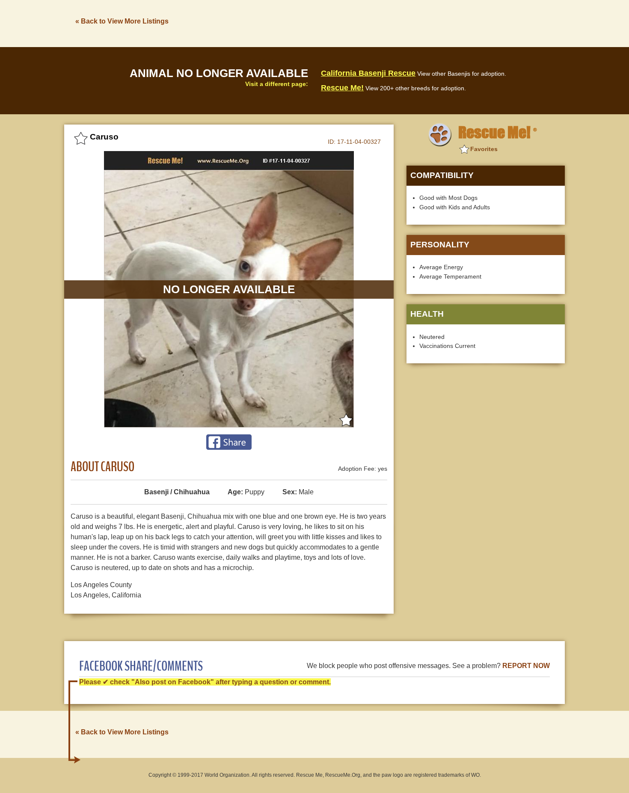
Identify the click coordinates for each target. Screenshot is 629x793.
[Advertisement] (409, 22)
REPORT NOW (526, 665)
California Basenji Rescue (368, 73)
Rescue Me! (342, 87)
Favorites (484, 149)
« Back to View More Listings (122, 21)
